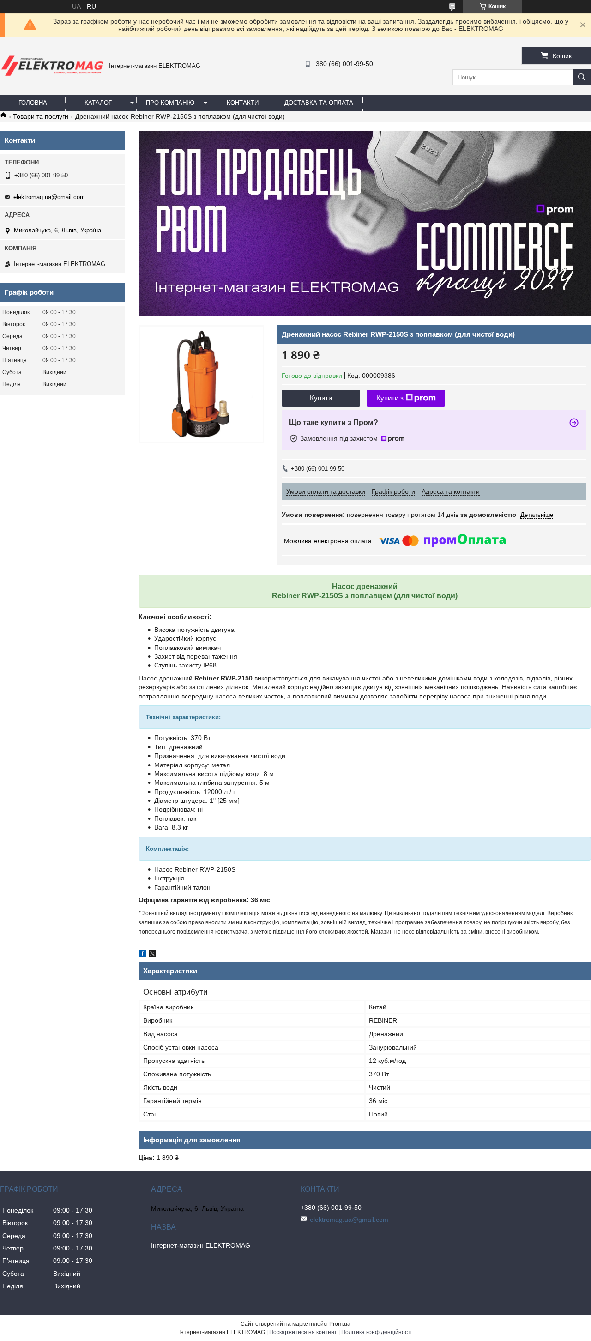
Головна (32, 102)
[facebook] (142, 955)
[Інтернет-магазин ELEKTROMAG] (52, 77)
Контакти (243, 102)
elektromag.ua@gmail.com (49, 197)
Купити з (390, 398)
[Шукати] (582, 77)
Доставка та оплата (318, 102)
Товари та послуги (40, 116)
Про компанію (170, 102)
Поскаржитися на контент (303, 1332)
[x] (152, 955)
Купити (321, 398)
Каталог (98, 102)
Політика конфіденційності (376, 1332)
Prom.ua (339, 1324)
